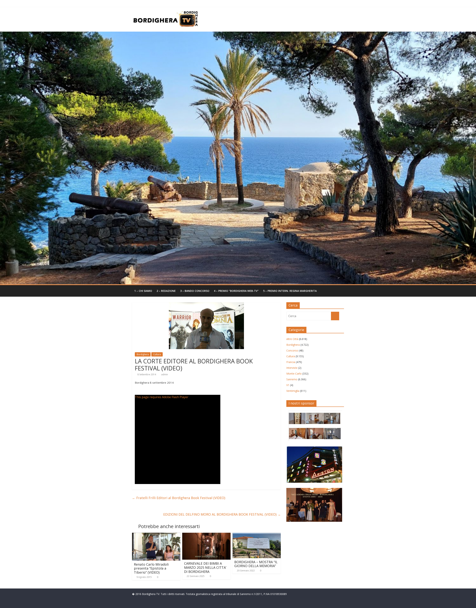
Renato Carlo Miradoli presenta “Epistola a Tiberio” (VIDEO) (151, 568)
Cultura (157, 354)
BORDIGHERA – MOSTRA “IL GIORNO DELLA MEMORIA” (256, 564)
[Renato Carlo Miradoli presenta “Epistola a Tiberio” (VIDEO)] (156, 535)
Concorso (292, 350)
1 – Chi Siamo (143, 291)
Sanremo (291, 379)
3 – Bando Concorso (194, 291)
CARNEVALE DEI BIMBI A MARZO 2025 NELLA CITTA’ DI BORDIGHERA (205, 567)
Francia (290, 362)
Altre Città (292, 339)
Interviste (292, 368)
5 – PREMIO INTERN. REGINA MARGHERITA (290, 291)
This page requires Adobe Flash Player (161, 397)
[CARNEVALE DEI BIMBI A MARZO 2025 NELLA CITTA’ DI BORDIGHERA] (206, 535)
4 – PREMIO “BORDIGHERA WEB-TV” (236, 291)
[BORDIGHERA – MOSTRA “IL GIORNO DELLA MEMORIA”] (256, 535)
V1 (287, 385)
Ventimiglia (292, 391)
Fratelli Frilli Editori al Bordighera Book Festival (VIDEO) (178, 498)
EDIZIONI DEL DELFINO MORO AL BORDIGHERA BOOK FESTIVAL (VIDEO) (222, 514)
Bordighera (143, 354)
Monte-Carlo (294, 373)
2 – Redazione (166, 291)
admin (164, 374)
